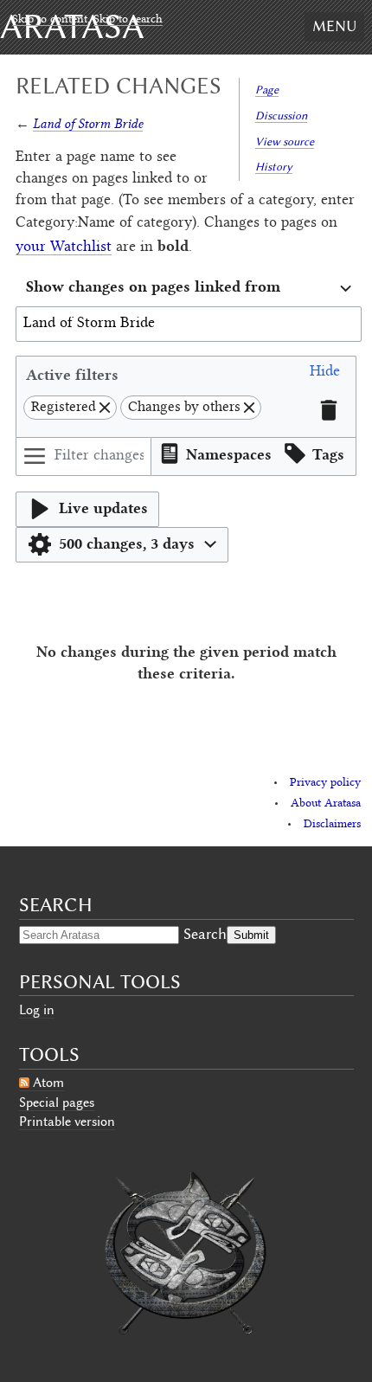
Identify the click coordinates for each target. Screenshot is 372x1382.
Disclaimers (332, 825)
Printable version (67, 1121)
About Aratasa (326, 804)
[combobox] (189, 288)
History (273, 166)
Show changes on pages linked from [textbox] (153, 286)
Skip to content (49, 20)
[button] (325, 374)
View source (284, 141)
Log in (37, 1010)
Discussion (281, 115)
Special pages (56, 1102)
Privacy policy (325, 783)
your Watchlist (64, 247)
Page (267, 89)
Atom (48, 1082)
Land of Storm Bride (88, 123)
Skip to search (128, 20)
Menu (334, 26)
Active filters (72, 374)
